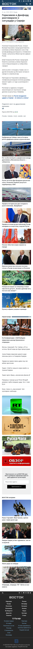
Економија (9, 608)
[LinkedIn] (28, 1)
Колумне (24, 606)
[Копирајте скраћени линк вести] (16, 108)
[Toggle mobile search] (27, 4)
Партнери (24, 621)
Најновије (9, 601)
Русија (15, 12)
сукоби (20, 116)
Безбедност (8, 610)
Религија (8, 628)
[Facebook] (19, 1)
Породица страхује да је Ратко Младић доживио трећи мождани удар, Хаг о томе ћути (16, 382)
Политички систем (8, 625)
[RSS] (2, 1)
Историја (8, 623)
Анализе (8, 615)
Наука (24, 610)
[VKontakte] (26, 1)
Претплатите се (16, 486)
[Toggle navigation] (30, 4)
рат (24, 116)
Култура (24, 613)
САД (15, 116)
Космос (24, 608)
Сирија (10, 116)
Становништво (8, 630)
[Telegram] (30, 1)
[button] (30, 4)
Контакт (24, 623)
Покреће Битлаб (24, 630)
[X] (21, 1)
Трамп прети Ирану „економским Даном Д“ (16, 375)
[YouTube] (23, 1)
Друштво (9, 613)
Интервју (24, 603)
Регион (24, 601)
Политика (9, 606)
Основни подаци (9, 621)
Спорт (24, 615)
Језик (8, 632)
